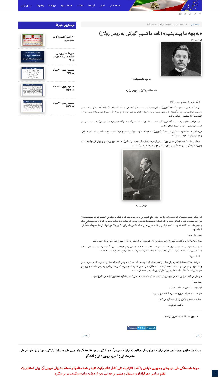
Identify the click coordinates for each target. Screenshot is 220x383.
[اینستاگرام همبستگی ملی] (185, 14)
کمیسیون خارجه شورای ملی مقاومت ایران (78, 350)
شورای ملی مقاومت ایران (139, 350)
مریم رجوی (109, 356)
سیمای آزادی (26, 6)
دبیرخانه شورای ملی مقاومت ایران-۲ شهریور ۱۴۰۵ (63, 56)
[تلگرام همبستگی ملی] (180, 14)
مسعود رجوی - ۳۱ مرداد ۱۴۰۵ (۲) (63, 88)
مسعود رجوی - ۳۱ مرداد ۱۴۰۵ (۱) (63, 71)
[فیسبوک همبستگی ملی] (200, 14)
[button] (132, 328)
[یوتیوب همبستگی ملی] (190, 14)
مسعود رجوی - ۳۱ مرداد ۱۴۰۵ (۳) (63, 104)
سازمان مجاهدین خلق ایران (174, 350)
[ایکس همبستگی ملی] (195, 14)
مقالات (80, 6)
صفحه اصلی (115, 6)
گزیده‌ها (91, 6)
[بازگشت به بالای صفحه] (215, 373)
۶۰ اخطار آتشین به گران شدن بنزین (63, 38)
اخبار (102, 6)
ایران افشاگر (93, 356)
